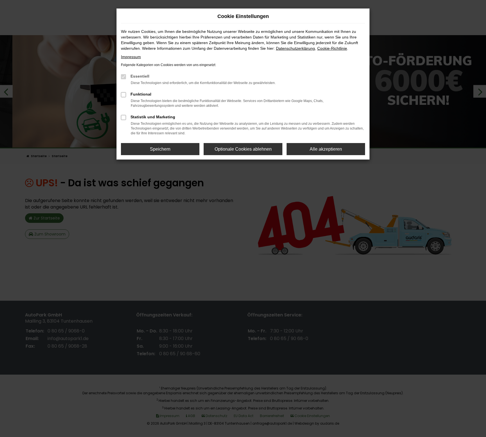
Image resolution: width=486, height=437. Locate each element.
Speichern (160, 149)
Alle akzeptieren (326, 149)
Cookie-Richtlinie (332, 48)
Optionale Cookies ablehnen (243, 149)
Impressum (131, 57)
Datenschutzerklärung (295, 48)
